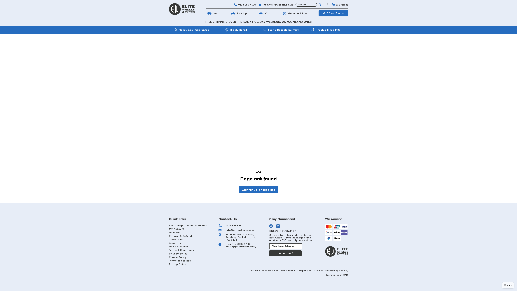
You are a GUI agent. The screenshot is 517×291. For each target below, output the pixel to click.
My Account (176, 229)
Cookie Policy (177, 257)
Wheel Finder (335, 13)
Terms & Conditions (181, 250)
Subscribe (284, 253)
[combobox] (306, 5)
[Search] (319, 5)
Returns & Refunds (181, 236)
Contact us (176, 239)
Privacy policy (178, 253)
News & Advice (178, 246)
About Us (175, 243)
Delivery (174, 232)
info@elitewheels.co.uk (278, 4)
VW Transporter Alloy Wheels (188, 225)
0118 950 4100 (247, 4)
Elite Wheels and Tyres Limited (277, 271)
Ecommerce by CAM (337, 275)
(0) (342, 4)
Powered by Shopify (336, 271)
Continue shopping (258, 189)
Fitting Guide (177, 264)
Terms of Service (180, 260)
